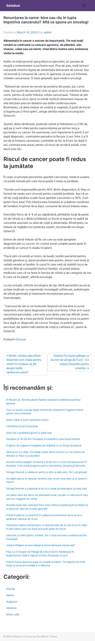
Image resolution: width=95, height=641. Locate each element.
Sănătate (11, 608)
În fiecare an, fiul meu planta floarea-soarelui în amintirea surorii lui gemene (43, 401)
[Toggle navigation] (84, 5)
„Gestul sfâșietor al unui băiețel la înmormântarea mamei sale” (40, 545)
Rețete (10, 595)
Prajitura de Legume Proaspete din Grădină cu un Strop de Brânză (43, 445)
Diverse (21, 339)
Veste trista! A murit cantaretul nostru (27, 419)
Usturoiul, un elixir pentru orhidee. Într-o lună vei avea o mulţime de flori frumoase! (46, 537)
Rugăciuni (11, 601)
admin (48, 32)
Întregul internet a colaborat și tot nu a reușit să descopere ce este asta (46, 488)
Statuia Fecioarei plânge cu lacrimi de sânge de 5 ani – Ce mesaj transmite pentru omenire (70, 362)
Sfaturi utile (12, 614)
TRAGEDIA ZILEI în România (22, 426)
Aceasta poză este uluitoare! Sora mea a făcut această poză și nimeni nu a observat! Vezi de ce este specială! (47, 507)
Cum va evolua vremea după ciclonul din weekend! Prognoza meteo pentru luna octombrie (44, 411)
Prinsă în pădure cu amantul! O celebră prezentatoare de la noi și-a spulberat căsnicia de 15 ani (44, 517)
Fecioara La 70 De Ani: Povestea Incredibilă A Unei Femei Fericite (43, 439)
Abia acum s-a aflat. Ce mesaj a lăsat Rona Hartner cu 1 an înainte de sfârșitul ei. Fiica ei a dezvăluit (45, 454)
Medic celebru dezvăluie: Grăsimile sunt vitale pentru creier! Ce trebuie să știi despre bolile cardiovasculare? (23, 364)
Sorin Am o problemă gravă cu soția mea (29, 432)
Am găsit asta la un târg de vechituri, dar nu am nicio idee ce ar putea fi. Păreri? (46, 480)
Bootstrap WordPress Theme (41, 636)
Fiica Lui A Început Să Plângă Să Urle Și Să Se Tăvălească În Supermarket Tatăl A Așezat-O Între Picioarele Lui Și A (40, 553)
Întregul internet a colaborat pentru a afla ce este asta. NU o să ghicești (46, 472)
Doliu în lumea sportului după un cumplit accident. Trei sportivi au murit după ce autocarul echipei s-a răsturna (45, 563)
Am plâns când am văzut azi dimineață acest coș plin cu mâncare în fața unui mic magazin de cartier (47, 497)
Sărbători (13, 5)
